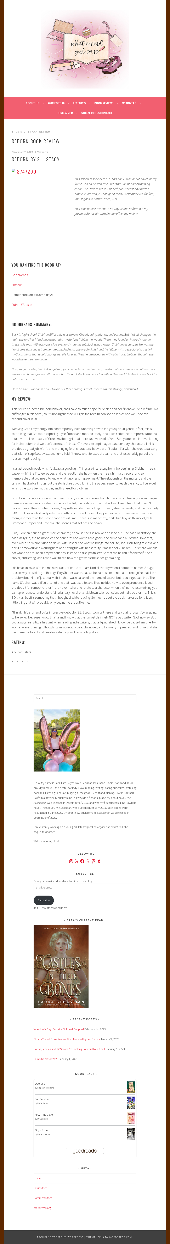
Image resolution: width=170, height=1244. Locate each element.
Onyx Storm (42, 1130)
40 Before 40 (56, 103)
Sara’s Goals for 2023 (46, 1059)
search (97, 184)
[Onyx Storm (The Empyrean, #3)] (131, 1139)
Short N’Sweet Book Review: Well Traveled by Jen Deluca (67, 1039)
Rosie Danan (42, 1103)
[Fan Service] (131, 1108)
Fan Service (42, 1099)
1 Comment (41, 152)
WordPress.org (42, 1208)
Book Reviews (103, 103)
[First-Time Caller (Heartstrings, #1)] (131, 1123)
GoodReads (20, 275)
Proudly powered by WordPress (60, 1237)
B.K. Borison (42, 1118)
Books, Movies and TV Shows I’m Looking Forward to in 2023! (70, 1049)
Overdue (40, 1083)
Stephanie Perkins (45, 1087)
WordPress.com (120, 1237)
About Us (32, 103)
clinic (87, 194)
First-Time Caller (44, 1114)
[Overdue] (131, 1092)
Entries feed (40, 1188)
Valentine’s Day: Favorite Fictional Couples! (59, 1029)
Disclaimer (65, 113)
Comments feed (43, 1198)
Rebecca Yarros (43, 1134)
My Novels (129, 103)
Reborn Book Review (36, 141)
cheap (78, 189)
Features (79, 103)
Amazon (17, 285)
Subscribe (44, 900)
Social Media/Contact (97, 113)
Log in (37, 1178)
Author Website (22, 305)
